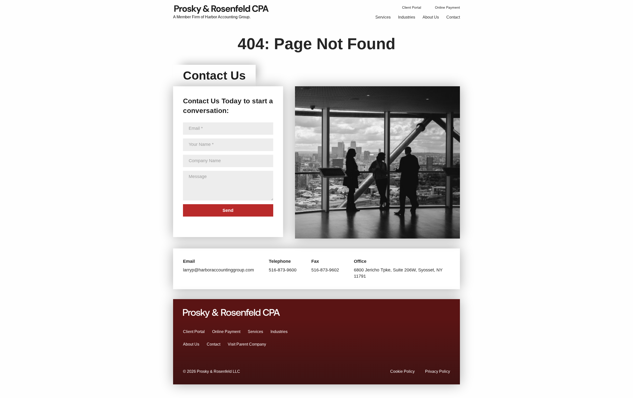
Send (228, 210)
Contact (453, 17)
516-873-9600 (282, 269)
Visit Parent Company (247, 344)
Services (383, 17)
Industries (406, 17)
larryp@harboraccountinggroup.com (218, 269)
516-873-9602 (325, 269)
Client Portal (411, 7)
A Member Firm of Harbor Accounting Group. (211, 17)
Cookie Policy (402, 371)
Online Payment (447, 7)
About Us (431, 17)
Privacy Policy (437, 371)
